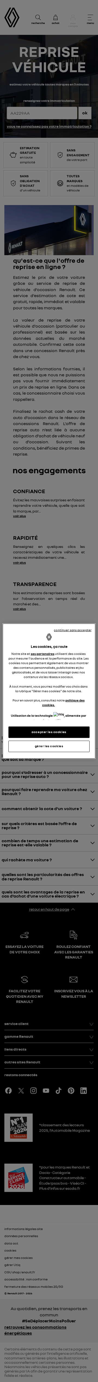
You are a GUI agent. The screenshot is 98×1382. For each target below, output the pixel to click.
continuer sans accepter (72, 630)
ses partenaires (42, 654)
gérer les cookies (49, 746)
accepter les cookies (49, 732)
